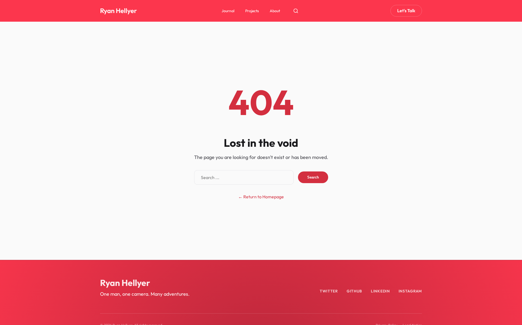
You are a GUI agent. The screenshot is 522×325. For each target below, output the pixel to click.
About (275, 10)
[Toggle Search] (296, 11)
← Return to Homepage (261, 196)
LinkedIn (380, 291)
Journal (228, 10)
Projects (252, 10)
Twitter (329, 291)
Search (313, 177)
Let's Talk (406, 10)
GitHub (354, 291)
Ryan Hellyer (118, 11)
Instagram (410, 291)
